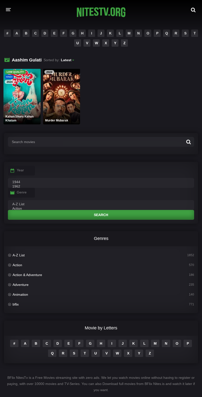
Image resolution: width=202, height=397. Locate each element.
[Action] (101, 208)
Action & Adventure (27, 275)
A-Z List (19, 255)
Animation (20, 294)
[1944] (101, 182)
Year (20, 170)
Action (17, 265)
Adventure (21, 285)
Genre (22, 192)
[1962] (101, 186)
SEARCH (101, 215)
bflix (16, 304)
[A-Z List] (101, 204)
